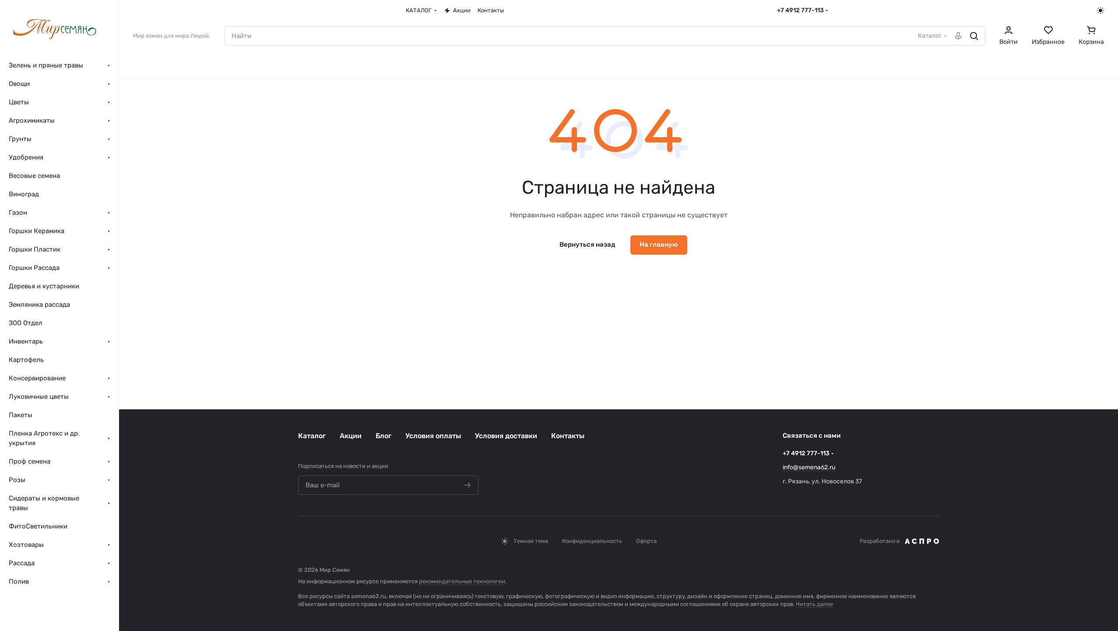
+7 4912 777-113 (800, 10)
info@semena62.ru (809, 467)
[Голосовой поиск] (958, 36)
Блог (383, 436)
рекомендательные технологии (462, 581)
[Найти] (974, 36)
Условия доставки (506, 436)
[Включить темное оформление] (1100, 10)
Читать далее (814, 604)
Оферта (646, 541)
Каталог (312, 436)
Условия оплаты (433, 436)
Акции (351, 436)
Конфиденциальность (592, 541)
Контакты (567, 436)
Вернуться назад (587, 244)
